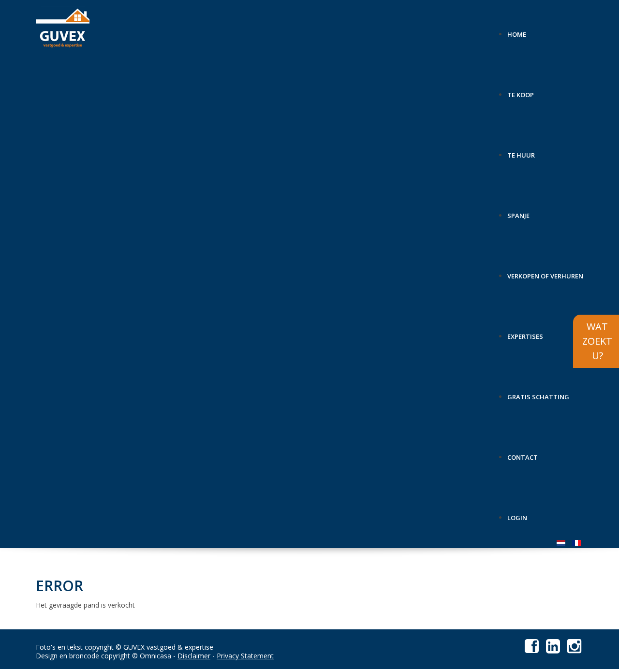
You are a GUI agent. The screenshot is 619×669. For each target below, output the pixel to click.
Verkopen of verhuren (545, 272)
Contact (522, 453)
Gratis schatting (538, 393)
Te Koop (520, 91)
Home (516, 30)
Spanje (518, 212)
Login (517, 514)
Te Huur (521, 151)
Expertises (525, 333)
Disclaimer (193, 655)
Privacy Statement (245, 655)
